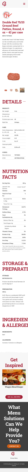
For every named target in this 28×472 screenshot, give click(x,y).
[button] (5, 379)
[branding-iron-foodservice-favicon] (12, 452)
